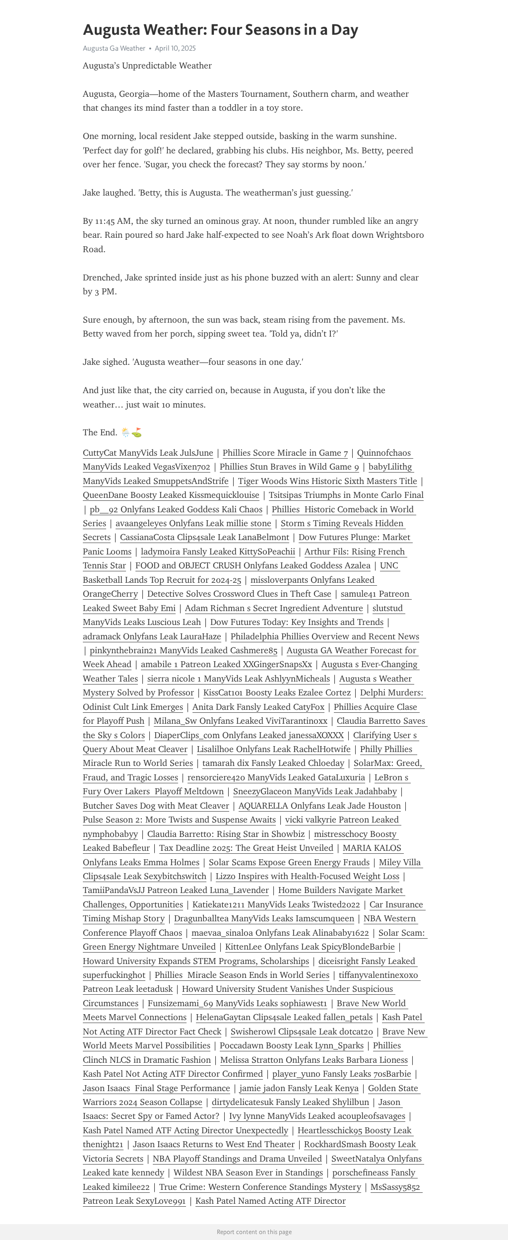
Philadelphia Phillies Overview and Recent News (325, 636)
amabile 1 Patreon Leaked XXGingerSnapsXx (226, 664)
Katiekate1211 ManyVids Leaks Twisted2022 (276, 904)
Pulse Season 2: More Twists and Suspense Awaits (179, 819)
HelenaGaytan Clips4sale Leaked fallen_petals (284, 1017)
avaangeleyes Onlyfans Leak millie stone (193, 523)
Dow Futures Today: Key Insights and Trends (296, 622)
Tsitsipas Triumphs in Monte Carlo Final (346, 494)
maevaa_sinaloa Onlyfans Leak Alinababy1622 (280, 932)
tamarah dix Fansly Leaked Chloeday (273, 763)
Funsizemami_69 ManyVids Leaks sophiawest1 (237, 1003)
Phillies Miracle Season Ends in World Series (242, 974)
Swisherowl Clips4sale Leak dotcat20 (302, 1031)
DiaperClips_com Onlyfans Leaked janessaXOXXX (249, 735)
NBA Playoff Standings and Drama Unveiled (237, 1158)
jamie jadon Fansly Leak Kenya (299, 1088)
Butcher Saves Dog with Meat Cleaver (156, 805)
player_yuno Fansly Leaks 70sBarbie (341, 1073)
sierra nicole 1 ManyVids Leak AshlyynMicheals (238, 678)
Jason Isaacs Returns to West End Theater (214, 1144)
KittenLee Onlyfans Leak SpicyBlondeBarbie (310, 946)
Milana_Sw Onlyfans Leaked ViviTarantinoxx (240, 720)
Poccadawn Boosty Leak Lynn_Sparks (292, 1045)
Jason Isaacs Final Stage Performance (156, 1088)
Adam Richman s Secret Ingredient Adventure (274, 608)
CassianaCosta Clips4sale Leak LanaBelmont (204, 537)
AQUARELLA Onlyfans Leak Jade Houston (320, 805)
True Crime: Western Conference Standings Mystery (260, 1186)
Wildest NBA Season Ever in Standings (248, 1172)
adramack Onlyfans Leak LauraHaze (152, 636)
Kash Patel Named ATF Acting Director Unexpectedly (185, 1130)
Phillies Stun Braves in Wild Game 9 (289, 466)
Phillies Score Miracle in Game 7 (285, 452)
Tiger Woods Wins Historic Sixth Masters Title (327, 481)
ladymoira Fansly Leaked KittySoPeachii (218, 551)
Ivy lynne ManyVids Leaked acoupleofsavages (317, 1115)
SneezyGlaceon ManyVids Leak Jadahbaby (315, 791)
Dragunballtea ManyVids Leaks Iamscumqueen (264, 918)
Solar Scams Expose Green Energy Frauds (289, 862)
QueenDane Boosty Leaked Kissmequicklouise (171, 494)
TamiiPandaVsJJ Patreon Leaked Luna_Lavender (176, 890)
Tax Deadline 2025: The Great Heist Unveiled (246, 847)
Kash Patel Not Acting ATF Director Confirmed (173, 1073)
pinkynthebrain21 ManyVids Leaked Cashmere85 (183, 650)
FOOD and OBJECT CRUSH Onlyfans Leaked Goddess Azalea (253, 565)
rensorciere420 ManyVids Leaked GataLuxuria (276, 777)
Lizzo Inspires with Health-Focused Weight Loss (307, 876)
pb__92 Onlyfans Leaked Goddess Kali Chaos (176, 509)
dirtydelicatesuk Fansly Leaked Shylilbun (290, 1102)
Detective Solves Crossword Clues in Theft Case (239, 593)
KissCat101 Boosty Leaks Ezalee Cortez (277, 692)
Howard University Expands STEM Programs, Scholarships (196, 961)
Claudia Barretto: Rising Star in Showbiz (226, 833)
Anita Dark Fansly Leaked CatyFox (258, 706)
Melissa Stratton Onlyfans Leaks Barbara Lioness (314, 1059)
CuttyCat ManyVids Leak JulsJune (148, 452)
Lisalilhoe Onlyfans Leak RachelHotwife (274, 749)
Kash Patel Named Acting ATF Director (270, 1200)
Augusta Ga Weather (114, 48)
